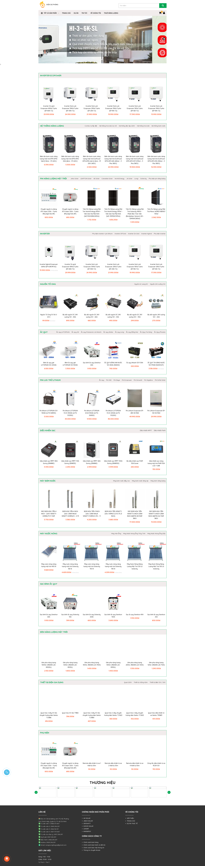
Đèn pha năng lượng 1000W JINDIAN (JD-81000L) (49, 665)
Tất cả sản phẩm (50, 13)
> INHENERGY (86, 831)
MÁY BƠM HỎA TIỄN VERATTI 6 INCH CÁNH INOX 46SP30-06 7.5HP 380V (156, 514)
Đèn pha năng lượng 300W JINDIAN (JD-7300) (92, 664)
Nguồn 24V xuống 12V (157, 284)
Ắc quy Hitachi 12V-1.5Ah (134, 363)
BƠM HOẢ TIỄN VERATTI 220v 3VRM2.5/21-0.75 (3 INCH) (113, 513)
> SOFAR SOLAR (87, 826)
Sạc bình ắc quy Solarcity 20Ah (92, 616)
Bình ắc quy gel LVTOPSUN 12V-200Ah (48, 364)
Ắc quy (44, 332)
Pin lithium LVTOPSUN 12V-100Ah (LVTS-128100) (49, 412)
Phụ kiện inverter (159, 234)
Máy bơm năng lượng (158, 481)
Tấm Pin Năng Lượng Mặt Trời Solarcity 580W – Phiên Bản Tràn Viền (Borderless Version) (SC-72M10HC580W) (135, 213)
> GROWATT (86, 823)
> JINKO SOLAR (87, 821)
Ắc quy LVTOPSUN (63, 332)
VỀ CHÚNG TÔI (95, 13)
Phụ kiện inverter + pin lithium (102, 234)
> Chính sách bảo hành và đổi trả (93, 845)
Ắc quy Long (119, 332)
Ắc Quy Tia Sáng (146, 332)
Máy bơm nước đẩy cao (121, 481)
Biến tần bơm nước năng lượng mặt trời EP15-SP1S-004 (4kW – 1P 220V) (70, 158)
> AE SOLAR (86, 818)
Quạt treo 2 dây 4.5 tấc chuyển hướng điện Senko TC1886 (49, 715)
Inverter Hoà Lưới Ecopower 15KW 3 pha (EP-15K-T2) (113, 108)
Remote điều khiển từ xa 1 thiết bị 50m (92, 764)
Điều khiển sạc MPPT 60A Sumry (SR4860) (91, 462)
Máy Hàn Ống (116, 533)
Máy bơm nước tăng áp (140, 481)
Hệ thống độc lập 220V (127, 126)
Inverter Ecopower (50, 75)
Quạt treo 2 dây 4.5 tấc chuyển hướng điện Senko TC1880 (92, 715)
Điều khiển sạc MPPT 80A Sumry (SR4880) (49, 462)
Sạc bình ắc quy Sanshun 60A (92, 364)
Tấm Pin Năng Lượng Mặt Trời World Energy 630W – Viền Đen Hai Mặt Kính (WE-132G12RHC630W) (92, 212)
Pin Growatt (138, 380)
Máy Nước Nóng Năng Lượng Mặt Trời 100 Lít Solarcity (156, 566)
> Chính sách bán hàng (90, 842)
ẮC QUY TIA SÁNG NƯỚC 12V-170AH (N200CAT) (156, 364)
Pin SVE (108, 380)
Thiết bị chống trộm (141, 682)
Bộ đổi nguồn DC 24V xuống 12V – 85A (70, 316)
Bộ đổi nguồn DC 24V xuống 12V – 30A (134, 316)
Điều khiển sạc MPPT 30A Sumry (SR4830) (70, 462)
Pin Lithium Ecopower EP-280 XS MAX (135, 412)
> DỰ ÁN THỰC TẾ (131, 823)
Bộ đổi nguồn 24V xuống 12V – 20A (156, 316)
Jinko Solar (74, 179)
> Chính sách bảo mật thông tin (93, 847)
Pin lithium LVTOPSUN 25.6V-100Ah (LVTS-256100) (91, 413)
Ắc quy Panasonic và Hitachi (91, 332)
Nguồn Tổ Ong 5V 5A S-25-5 (48, 316)
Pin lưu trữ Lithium (50, 380)
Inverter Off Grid (120, 234)
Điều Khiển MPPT (146, 430)
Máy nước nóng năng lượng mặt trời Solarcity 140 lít (113, 566)
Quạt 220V (128, 682)
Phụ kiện (44, 732)
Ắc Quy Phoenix (159, 332)
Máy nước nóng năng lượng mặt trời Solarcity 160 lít (70, 566)
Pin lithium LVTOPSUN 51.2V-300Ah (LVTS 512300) (70, 413)
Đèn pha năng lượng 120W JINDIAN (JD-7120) (156, 664)
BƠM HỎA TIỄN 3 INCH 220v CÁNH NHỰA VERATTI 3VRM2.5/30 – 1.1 (92, 513)
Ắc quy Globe (108, 332)
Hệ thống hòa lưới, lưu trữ (108, 126)
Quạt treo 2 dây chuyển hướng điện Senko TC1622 (113, 714)
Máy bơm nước (48, 481)
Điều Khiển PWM (159, 430)
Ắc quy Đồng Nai (132, 332)
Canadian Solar (107, 179)
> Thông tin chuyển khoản (91, 850)
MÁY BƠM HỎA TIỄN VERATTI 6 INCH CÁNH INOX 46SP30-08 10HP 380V (134, 514)
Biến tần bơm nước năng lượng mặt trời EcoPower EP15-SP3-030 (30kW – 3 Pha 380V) (156, 159)
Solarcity (143, 179)
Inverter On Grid (133, 234)
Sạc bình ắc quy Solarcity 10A (70, 616)
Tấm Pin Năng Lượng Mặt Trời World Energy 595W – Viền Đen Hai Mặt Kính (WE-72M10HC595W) (113, 212)
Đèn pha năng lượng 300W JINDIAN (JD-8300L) (113, 665)
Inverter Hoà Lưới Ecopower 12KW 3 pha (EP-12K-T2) (135, 108)
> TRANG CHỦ (130, 821)
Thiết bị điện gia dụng (51, 682)
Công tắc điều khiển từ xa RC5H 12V (156, 764)
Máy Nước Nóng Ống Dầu (156, 533)
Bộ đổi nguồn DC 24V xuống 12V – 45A (113, 316)
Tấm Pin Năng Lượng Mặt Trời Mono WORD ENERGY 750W (156, 211)
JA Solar (129, 179)
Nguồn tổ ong (48, 284)
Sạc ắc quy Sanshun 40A (134, 615)
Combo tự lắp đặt (91, 126)
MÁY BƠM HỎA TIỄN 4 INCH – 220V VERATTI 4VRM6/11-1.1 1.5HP (48, 513)
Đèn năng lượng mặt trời (54, 632)
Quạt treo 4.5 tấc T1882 (70, 713)
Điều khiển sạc (47, 430)
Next (163, 39)
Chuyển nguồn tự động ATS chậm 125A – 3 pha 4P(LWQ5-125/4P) (49, 211)
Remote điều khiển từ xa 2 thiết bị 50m (113, 764)
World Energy (119, 179)
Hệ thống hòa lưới (143, 126)
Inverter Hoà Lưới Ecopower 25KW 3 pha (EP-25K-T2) (92, 108)
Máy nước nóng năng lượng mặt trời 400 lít (48, 565)
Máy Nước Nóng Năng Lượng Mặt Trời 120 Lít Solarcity (135, 566)
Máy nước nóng (48, 533)
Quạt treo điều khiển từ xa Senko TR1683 (156, 714)
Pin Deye (117, 380)
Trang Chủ (66, 13)
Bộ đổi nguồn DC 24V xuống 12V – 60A (91, 316)
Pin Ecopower (127, 380)
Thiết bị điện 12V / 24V (157, 682)
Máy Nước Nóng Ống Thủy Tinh (134, 533)
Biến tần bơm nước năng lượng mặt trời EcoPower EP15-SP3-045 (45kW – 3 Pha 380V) (113, 159)
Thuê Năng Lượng (111, 13)
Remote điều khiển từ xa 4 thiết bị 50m (134, 764)
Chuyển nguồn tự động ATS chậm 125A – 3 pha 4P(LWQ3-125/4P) (70, 211)
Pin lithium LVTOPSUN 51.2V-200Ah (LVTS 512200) (113, 413)
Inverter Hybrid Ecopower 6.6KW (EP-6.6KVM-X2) (49, 265)
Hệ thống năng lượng (52, 126)
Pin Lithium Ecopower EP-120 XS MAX (156, 412)
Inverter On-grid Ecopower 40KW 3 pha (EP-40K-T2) (49, 108)
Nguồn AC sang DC (141, 284)
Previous (41, 39)
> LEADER (85, 829)
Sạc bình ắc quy (48, 584)
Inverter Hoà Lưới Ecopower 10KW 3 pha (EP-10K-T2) (156, 108)
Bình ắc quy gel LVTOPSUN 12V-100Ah (70, 364)
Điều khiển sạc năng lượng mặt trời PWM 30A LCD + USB (156, 463)
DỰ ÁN (76, 13)
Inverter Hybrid (146, 234)
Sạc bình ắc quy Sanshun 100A (113, 616)
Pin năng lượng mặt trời (53, 178)
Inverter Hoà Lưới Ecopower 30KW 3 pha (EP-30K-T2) (70, 108)
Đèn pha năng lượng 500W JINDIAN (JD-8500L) (70, 665)
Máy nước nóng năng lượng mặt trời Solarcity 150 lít (91, 566)
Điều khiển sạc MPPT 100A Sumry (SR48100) (113, 462)
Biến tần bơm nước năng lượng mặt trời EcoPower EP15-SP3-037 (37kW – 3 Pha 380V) (134, 159)
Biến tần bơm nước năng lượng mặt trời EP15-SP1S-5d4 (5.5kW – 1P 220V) (49, 158)
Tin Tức (84, 13)
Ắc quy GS (75, 332)
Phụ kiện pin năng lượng (157, 179)
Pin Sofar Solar (160, 380)
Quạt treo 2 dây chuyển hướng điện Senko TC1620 (135, 714)
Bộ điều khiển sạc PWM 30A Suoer (135, 462)
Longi (136, 179)
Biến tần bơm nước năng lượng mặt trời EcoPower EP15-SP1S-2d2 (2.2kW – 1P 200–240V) (92, 159)
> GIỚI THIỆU (129, 818)
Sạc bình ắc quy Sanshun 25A (156, 616)
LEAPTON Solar (86, 179)
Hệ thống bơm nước (158, 126)
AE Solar (96, 179)
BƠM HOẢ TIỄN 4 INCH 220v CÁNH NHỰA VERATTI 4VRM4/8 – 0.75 (70, 513)
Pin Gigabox (148, 380)
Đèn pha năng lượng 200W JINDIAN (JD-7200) (135, 664)
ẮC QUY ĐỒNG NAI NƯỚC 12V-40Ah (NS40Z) (113, 364)
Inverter (45, 233)
